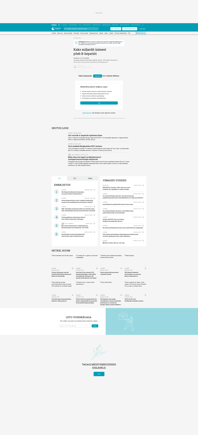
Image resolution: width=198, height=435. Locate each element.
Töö (129, 33)
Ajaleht (101, 33)
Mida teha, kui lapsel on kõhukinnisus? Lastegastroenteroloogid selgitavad (84, 158)
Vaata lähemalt (86, 113)
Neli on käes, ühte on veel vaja (115, 243)
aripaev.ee (65, 24)
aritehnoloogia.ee (106, 24)
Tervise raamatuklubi (120, 33)
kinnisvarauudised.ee (125, 24)
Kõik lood (60, 33)
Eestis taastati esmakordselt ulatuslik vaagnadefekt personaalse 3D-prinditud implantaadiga (86, 301)
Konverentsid (84, 33)
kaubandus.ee (115, 24)
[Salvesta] (94, 190)
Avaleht (54, 33)
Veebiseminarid (93, 33)
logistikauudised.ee (135, 24)
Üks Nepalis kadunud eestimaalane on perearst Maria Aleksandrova (133, 274)
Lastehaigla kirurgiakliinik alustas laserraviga (118, 204)
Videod (111, 33)
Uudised (70, 133)
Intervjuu (106, 185)
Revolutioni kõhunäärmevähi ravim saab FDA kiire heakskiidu (123, 228)
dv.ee (80, 24)
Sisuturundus (76, 154)
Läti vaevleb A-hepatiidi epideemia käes (85, 135)
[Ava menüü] (59, 25)
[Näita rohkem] (142, 25)
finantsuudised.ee (96, 24)
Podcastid (76, 33)
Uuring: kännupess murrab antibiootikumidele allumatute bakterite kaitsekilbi (61, 274)
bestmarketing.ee (73, 24)
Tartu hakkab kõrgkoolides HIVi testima (85, 146)
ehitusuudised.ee (87, 24)
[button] (75, 325)
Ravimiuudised (68, 33)
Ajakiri (106, 33)
